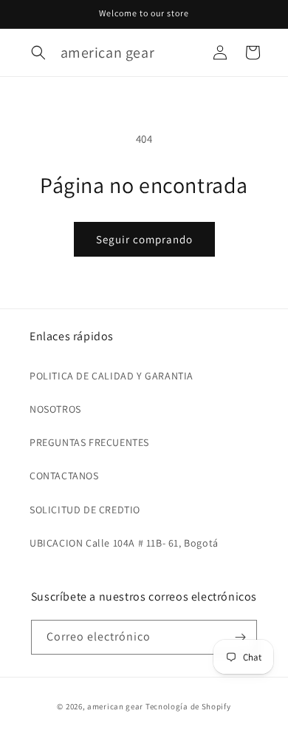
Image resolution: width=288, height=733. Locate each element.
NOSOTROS (55, 409)
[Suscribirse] (240, 637)
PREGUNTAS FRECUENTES (89, 442)
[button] (38, 52)
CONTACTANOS (64, 475)
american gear (115, 706)
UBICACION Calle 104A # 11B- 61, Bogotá (124, 543)
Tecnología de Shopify (188, 706)
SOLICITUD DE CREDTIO (85, 509)
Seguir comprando (144, 239)
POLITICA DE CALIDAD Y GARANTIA (111, 375)
